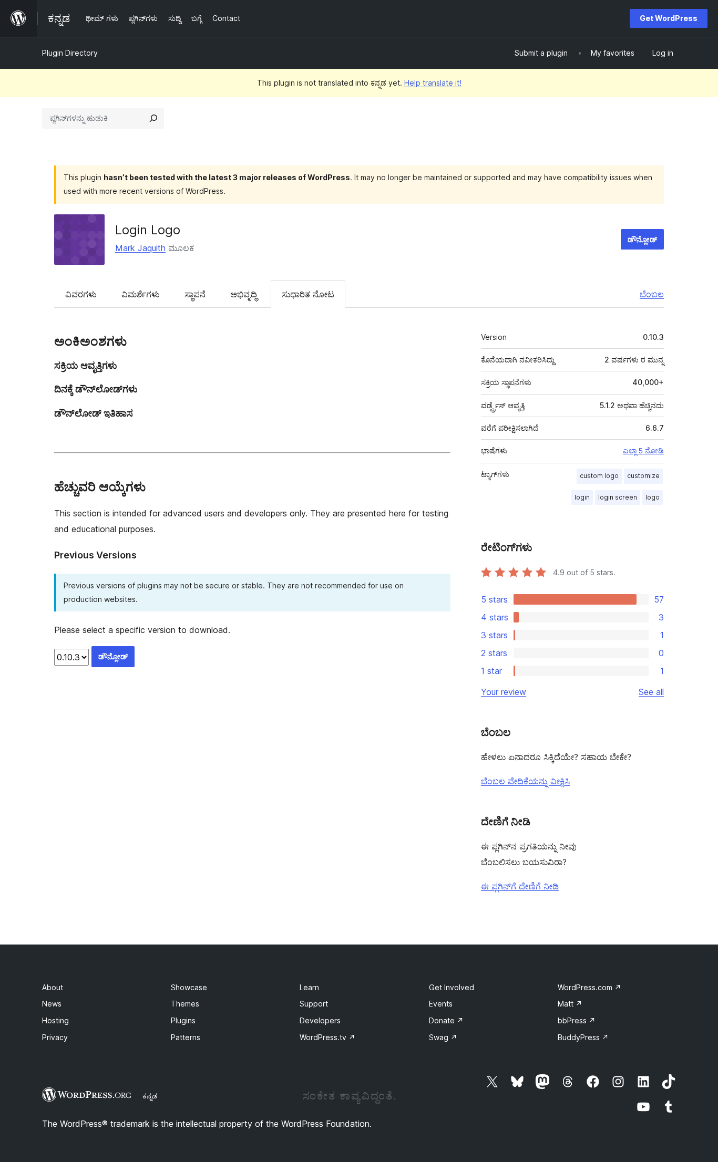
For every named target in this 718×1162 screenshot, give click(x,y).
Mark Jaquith (140, 248)
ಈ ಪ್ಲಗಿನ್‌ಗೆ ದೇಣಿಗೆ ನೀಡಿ (520, 886)
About (52, 987)
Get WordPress (669, 18)
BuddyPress (583, 1037)
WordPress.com (589, 987)
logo (652, 497)
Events (441, 1003)
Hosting (55, 1020)
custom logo (599, 476)
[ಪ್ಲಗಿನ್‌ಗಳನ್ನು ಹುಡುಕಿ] (153, 118)
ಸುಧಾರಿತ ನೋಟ (308, 294)
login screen (617, 497)
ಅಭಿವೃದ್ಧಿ (243, 294)
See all (651, 692)
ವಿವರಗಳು (81, 294)
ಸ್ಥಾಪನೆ (195, 294)
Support (314, 1003)
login (582, 497)
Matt (570, 1003)
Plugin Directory (70, 52)
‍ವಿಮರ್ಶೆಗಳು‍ (140, 294)
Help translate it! (432, 82)
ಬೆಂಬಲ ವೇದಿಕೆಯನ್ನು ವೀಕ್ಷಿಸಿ (525, 781)
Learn (309, 987)
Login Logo (147, 229)
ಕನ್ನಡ (149, 1096)
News (51, 1003)
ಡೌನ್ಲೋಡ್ (642, 239)
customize (643, 476)
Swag (443, 1037)
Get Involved (451, 987)
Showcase (189, 987)
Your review (503, 692)
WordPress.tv (327, 1037)
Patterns (185, 1037)
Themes (185, 1003)
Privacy (55, 1037)
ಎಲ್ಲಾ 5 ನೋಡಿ (643, 451)
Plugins (183, 1020)
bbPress (577, 1020)
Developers (320, 1020)
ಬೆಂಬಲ (652, 294)
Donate (446, 1020)
